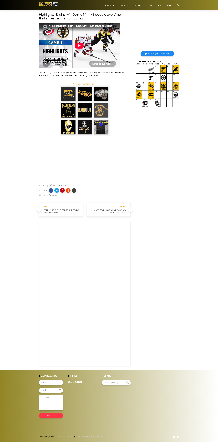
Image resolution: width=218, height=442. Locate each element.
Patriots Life (90, 437)
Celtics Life (69, 437)
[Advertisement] (85, 162)
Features (137, 5)
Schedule (124, 5)
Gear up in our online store (85, 84)
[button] (51, 190)
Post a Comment (50, 195)
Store (169, 5)
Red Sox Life (79, 437)
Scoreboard (109, 5)
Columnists (154, 5)
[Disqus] (85, 260)
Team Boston (101, 437)
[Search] (177, 5)
